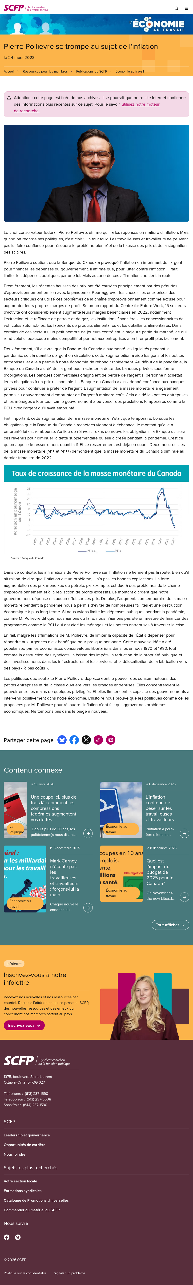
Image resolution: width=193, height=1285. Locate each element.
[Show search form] (176, 8)
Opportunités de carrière (24, 1144)
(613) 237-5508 (39, 1099)
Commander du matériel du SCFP (32, 1210)
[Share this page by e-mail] (110, 740)
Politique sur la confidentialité (25, 1273)
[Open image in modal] (96, 173)
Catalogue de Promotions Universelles (36, 1200)
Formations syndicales (23, 1190)
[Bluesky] (17, 1236)
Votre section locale (20, 1181)
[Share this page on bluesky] (62, 740)
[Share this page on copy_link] (98, 740)
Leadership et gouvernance (27, 1135)
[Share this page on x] (86, 740)
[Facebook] (6, 1236)
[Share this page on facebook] (74, 740)
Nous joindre (14, 1154)
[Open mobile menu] (186, 8)
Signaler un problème (69, 1273)
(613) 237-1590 (36, 1093)
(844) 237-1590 (35, 1104)
